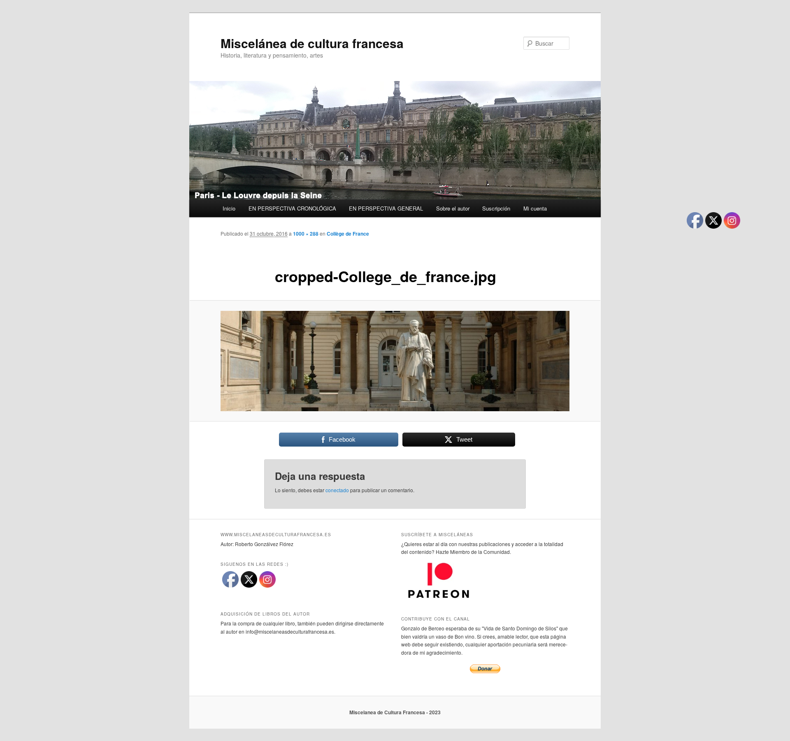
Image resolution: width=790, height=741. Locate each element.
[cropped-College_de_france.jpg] (395, 361)
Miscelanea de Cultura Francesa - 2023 (395, 712)
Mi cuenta (535, 208)
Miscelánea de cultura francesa (312, 43)
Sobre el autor (452, 208)
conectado (337, 489)
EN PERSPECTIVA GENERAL (386, 208)
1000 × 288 (305, 233)
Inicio (229, 208)
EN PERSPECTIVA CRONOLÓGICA (292, 208)
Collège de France (348, 233)
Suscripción (496, 208)
